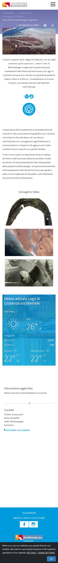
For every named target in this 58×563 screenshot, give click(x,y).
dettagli (9, 311)
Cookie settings (46, 552)
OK (51, 558)
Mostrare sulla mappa (17, 430)
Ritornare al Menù (29, 25)
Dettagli (31, 552)
